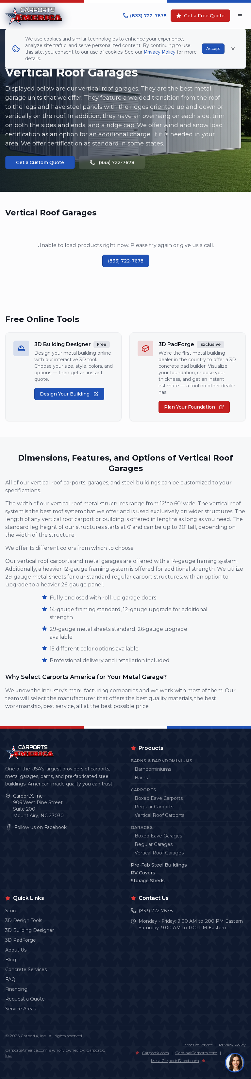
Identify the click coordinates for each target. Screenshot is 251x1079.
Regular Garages (154, 844)
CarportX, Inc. (28, 796)
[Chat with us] (234, 1062)
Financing (16, 989)
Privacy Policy (232, 1044)
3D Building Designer (29, 930)
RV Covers (143, 873)
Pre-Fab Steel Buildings (159, 865)
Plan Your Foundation (189, 407)
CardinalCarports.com (196, 1052)
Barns (141, 778)
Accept (213, 48)
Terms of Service (198, 1044)
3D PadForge (20, 940)
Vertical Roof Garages (159, 853)
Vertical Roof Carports (159, 815)
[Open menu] (240, 16)
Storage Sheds (148, 881)
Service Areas (20, 1009)
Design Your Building (65, 394)
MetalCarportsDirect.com (175, 1060)
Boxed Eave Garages (158, 836)
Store (11, 911)
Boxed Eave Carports (159, 798)
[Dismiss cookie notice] (233, 49)
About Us (15, 950)
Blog (10, 960)
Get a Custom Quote (40, 162)
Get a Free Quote (204, 16)
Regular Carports (154, 807)
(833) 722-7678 (148, 16)
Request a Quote (25, 999)
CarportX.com (155, 1052)
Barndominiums (153, 769)
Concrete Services (26, 969)
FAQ (10, 979)
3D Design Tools (23, 920)
